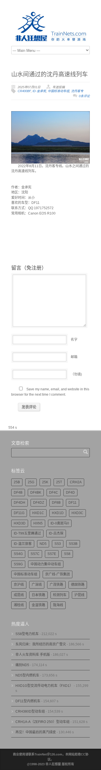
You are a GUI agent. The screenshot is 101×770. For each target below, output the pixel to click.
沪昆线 (79, 595)
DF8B (56, 503)
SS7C (35, 554)
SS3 (57, 544)
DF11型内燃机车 (27, 701)
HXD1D (58, 513)
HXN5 (38, 523)
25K (45, 482)
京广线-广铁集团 (57, 574)
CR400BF (24, 91)
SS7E (51, 554)
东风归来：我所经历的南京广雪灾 (40, 644)
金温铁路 (38, 605)
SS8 (67, 554)
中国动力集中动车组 (46, 564)
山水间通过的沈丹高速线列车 (49, 74)
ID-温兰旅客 (23, 544)
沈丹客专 (77, 91)
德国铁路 (77, 585)
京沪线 (19, 585)
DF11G (19, 513)
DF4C (53, 492)
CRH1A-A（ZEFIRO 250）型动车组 (42, 722)
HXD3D (20, 523)
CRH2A (76, 482)
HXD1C (38, 513)
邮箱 (74, 357)
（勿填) (76, 374)
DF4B (18, 492)
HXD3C (77, 513)
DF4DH (19, 503)
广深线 (37, 585)
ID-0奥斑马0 (59, 523)
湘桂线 (19, 605)
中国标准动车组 (58, 91)
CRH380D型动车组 (30, 711)
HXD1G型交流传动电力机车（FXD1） (44, 686)
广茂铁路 (56, 585)
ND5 (43, 544)
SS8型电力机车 (27, 634)
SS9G (18, 564)
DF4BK (35, 492)
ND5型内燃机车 (27, 675)
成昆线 (19, 595)
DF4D (70, 492)
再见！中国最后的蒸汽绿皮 (35, 732)
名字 (74, 340)
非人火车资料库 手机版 (32, 655)
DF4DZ (38, 503)
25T (59, 482)
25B (17, 482)
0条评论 (84, 96)
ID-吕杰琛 (56, 533)
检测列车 (59, 595)
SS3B (73, 544)
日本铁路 (38, 595)
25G (31, 482)
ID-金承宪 (39, 91)
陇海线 (58, 605)
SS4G (18, 554)
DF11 (72, 503)
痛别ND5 (22, 665)
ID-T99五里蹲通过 (27, 533)
